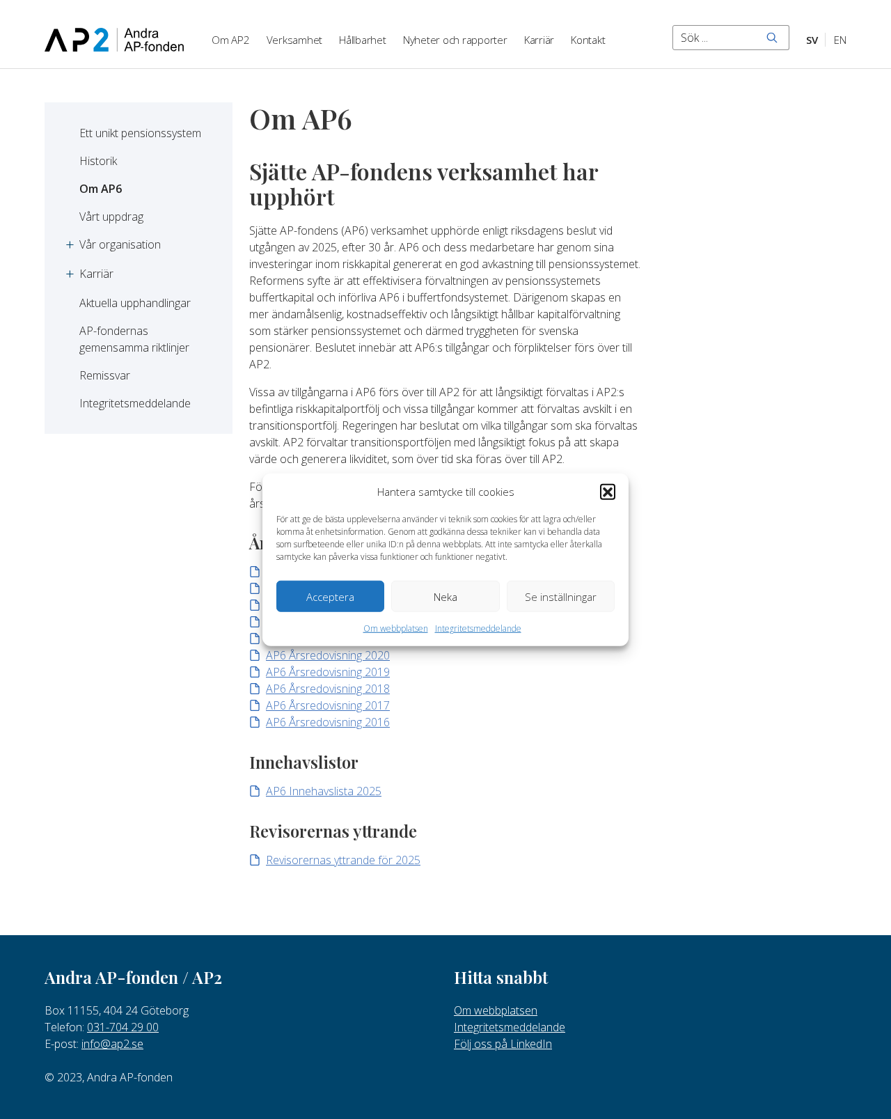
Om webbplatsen (395, 628)
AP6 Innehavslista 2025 (323, 791)
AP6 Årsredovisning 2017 (328, 705)
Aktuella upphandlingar (135, 303)
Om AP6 (100, 188)
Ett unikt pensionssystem (140, 133)
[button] (608, 492)
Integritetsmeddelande (478, 628)
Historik (98, 161)
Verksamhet (295, 40)
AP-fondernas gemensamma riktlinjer (134, 339)
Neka (445, 596)
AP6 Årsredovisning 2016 (328, 722)
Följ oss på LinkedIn (503, 1043)
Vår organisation (120, 244)
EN (840, 40)
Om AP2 (231, 40)
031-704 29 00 (123, 1027)
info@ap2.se (112, 1043)
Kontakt (588, 40)
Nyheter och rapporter (455, 40)
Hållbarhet (362, 40)
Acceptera (330, 596)
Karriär (539, 40)
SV (812, 40)
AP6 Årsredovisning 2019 (328, 672)
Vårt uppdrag (111, 216)
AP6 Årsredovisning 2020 (328, 655)
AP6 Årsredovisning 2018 (328, 688)
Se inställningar (561, 596)
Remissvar (104, 375)
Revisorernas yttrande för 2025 (343, 860)
